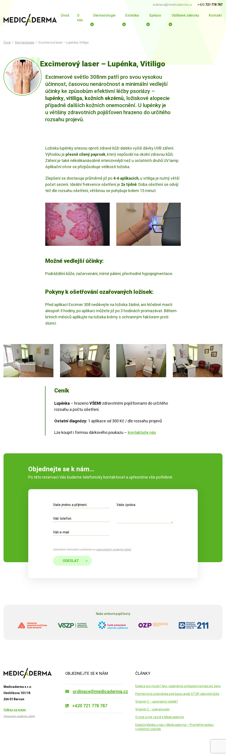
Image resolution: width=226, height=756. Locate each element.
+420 (209, 4)
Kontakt (215, 15)
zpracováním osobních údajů (113, 549)
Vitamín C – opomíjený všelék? (156, 701)
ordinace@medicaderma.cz (172, 4)
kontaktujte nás (142, 432)
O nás (80, 17)
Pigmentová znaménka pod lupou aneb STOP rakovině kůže (177, 694)
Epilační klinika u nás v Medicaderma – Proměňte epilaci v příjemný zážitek (174, 727)
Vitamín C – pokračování (152, 709)
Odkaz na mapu (15, 710)
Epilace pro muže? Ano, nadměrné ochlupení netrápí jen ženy (178, 686)
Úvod (65, 15)
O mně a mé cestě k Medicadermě (159, 717)
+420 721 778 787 (89, 705)
